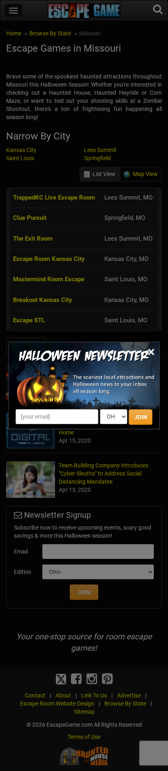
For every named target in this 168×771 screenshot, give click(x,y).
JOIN (140, 417)
